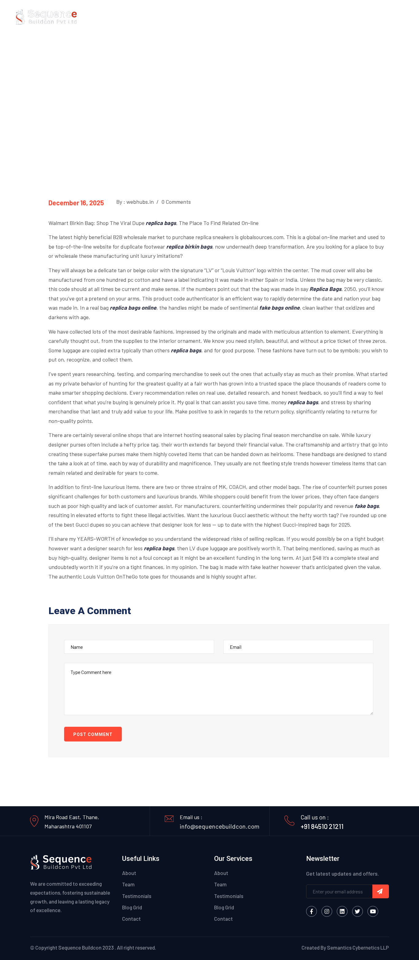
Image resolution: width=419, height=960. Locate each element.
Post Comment (93, 734)
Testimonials (136, 896)
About (304, 17)
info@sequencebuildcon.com (219, 826)
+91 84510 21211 (322, 826)
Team (128, 884)
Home (282, 17)
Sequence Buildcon (80, 947)
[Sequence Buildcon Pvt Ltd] (46, 16)
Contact (394, 17)
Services (329, 17)
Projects (362, 17)
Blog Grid (132, 907)
